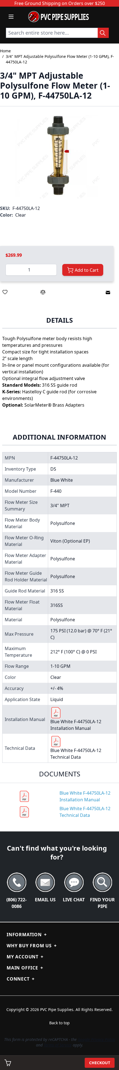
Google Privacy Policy (96, 1039)
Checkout (99, 1062)
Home (5, 50)
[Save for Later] (5, 292)
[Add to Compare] (43, 292)
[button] (56, 155)
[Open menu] (11, 16)
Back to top (59, 1022)
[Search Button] (103, 33)
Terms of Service (58, 1045)
